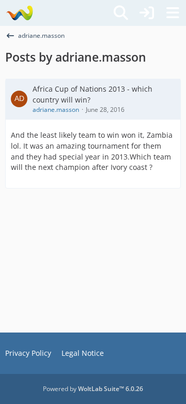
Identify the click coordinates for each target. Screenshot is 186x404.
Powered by (93, 388)
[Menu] (172, 13)
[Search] (121, 13)
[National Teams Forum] (19, 13)
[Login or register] (146, 13)
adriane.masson (56, 109)
